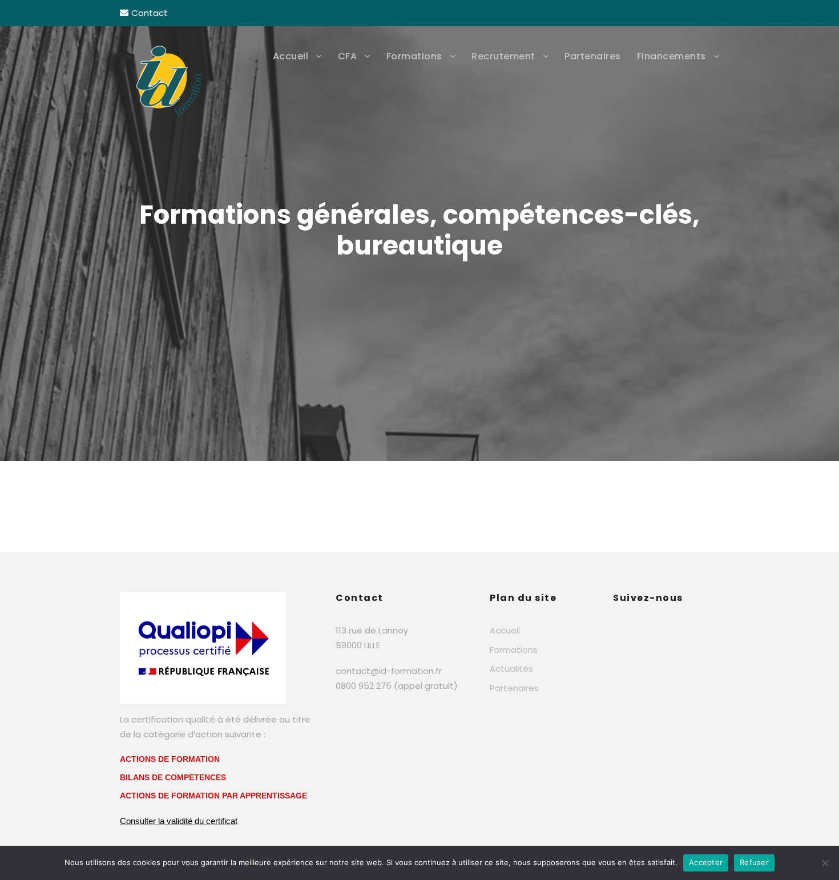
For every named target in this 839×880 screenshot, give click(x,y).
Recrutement (503, 56)
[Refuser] (824, 863)
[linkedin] (692, 13)
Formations (414, 56)
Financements (671, 56)
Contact (149, 13)
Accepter (706, 862)
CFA (347, 56)
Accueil (291, 56)
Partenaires (592, 56)
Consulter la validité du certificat (178, 821)
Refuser (754, 862)
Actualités (511, 669)
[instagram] (715, 13)
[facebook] (669, 13)
